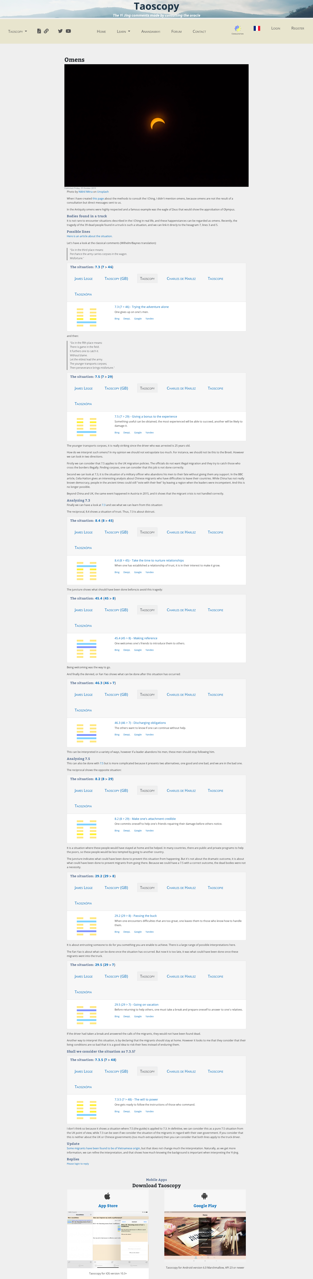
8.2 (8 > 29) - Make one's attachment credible (145, 819)
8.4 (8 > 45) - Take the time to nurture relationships (149, 560)
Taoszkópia (83, 294)
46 (110, 267)
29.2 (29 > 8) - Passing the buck (136, 916)
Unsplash (103, 191)
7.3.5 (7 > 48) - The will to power (136, 1099)
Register (297, 28)
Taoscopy (147, 278)
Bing (117, 318)
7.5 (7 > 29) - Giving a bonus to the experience (146, 416)
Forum (176, 31)
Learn (122, 31)
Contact (199, 31)
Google (138, 318)
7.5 (102, 763)
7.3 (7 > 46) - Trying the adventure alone (142, 307)
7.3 (103, 505)
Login (275, 28)
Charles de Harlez (181, 278)
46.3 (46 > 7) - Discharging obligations (140, 723)
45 (110, 520)
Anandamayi (150, 31)
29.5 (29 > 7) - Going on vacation (136, 1004)
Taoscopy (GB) (116, 278)
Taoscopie (215, 278)
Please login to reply (78, 1163)
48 (113, 1059)
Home (101, 31)
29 (110, 376)
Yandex (150, 318)
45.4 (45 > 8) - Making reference (136, 638)
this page (98, 198)
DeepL (126, 318)
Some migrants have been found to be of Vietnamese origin (103, 1148)
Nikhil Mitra (86, 191)
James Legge (84, 278)
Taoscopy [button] (16, 31)
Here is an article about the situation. (89, 236)
